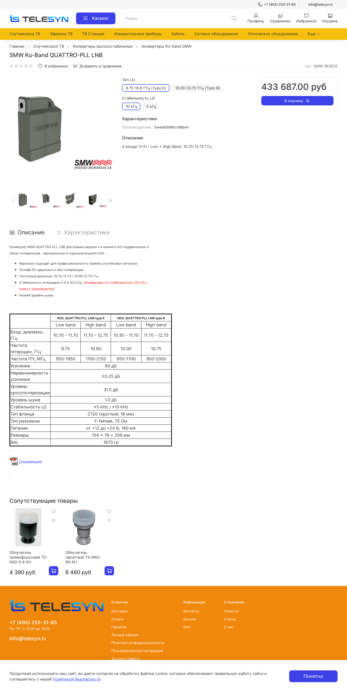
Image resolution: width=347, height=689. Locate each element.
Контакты (191, 611)
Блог (187, 627)
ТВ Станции (93, 33)
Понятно (313, 676)
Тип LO (128, 80)
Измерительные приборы (138, 33)
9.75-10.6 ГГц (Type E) (146, 88)
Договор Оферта (125, 659)
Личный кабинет (125, 635)
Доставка (119, 611)
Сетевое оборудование (216, 33)
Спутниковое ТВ (24, 33)
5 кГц (151, 106)
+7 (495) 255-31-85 (280, 4)
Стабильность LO (138, 98)
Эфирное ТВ (61, 33)
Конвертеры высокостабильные (103, 46)
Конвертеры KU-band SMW (166, 46)
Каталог (100, 18)
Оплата (117, 619)
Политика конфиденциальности (138, 643)
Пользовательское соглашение (137, 651)
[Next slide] (107, 130)
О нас (228, 627)
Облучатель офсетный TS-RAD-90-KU (83, 557)
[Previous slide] (17, 130)
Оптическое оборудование (273, 33)
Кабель (178, 33)
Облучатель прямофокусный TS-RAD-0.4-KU (28, 557)
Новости (231, 611)
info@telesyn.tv (321, 4)
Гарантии (119, 627)
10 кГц (131, 106)
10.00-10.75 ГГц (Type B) (197, 88)
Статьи (230, 619)
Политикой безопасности (77, 679)
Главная (16, 46)
